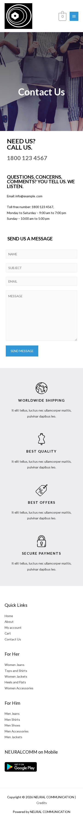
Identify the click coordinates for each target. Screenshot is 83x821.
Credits (41, 803)
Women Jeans (14, 665)
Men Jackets (13, 737)
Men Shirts (12, 719)
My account (13, 627)
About (9, 621)
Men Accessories (17, 731)
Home (9, 616)
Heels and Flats (15, 682)
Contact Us (13, 639)
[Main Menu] (74, 16)
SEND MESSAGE (22, 351)
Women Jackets (16, 676)
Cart (8, 633)
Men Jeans (12, 713)
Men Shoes (12, 725)
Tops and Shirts (16, 671)
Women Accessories (19, 688)
